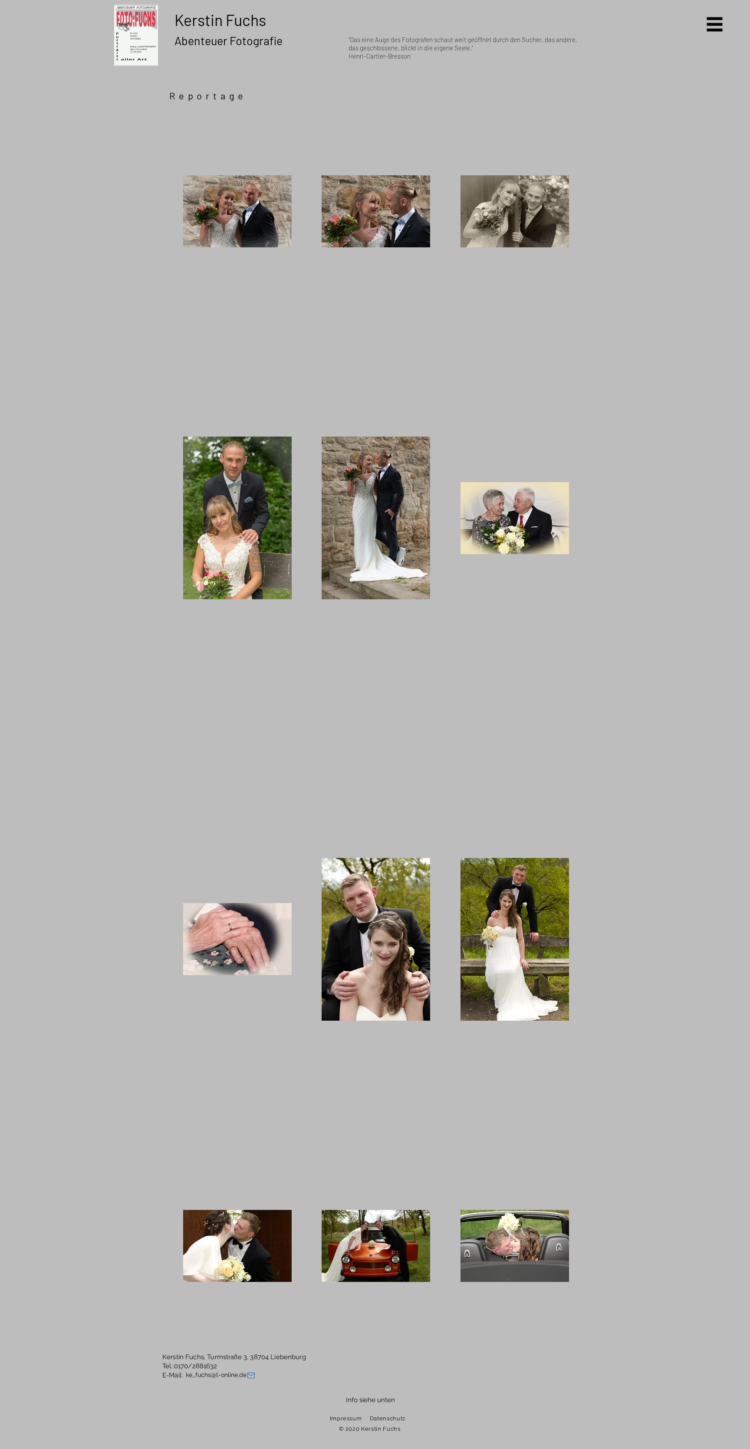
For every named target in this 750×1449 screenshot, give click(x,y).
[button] (715, 24)
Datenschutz (387, 1418)
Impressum (346, 1418)
